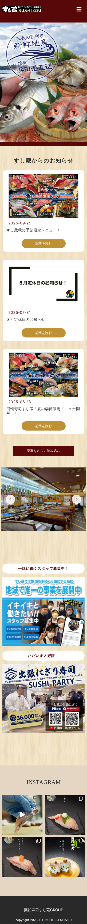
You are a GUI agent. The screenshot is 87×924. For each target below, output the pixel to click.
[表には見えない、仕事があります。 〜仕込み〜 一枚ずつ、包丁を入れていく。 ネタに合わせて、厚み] (22, 815)
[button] (35, 135)
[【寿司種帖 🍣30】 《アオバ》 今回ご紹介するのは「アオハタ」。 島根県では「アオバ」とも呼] (22, 857)
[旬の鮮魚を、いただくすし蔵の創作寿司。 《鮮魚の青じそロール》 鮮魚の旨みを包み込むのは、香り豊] (65, 857)
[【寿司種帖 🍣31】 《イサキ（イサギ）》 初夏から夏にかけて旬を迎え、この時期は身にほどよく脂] (65, 815)
